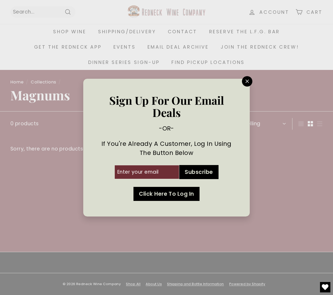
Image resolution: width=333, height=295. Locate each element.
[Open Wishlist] (325, 287)
